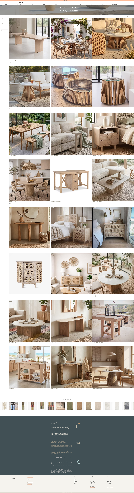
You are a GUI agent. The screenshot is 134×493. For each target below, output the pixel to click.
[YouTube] (93, 486)
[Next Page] (74, 395)
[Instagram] (90, 486)
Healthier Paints (62, 472)
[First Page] (66, 395)
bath (74, 482)
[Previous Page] (67, 395)
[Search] (114, 2)
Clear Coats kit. (66, 472)
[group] (67, 408)
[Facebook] (92, 486)
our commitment (109, 479)
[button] (6, 4)
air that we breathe (54, 450)
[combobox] (130, 16)
